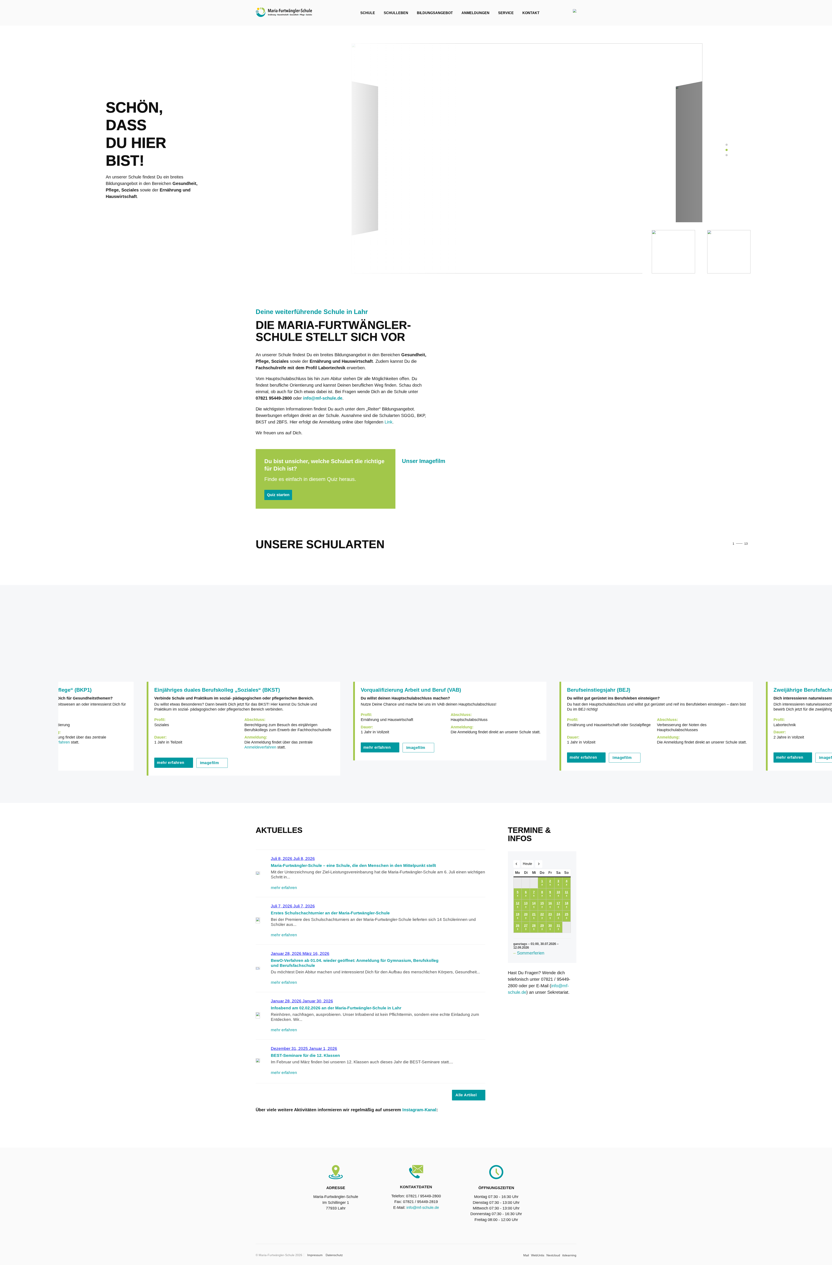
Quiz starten (278, 495)
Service (506, 13)
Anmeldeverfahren (260, 747)
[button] (758, 544)
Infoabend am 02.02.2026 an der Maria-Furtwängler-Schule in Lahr (336, 1008)
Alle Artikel (466, 1095)
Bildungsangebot (435, 13)
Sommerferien (530, 953)
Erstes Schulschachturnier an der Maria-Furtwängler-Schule (330, 913)
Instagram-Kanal (419, 1109)
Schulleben (396, 13)
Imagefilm (209, 763)
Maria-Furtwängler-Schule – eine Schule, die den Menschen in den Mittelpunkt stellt (353, 865)
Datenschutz (334, 1255)
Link (388, 422)
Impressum (315, 1255)
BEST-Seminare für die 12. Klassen (305, 1055)
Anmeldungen (475, 13)
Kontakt (531, 13)
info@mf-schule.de (422, 1207)
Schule (367, 13)
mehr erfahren (170, 762)
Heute (527, 864)
